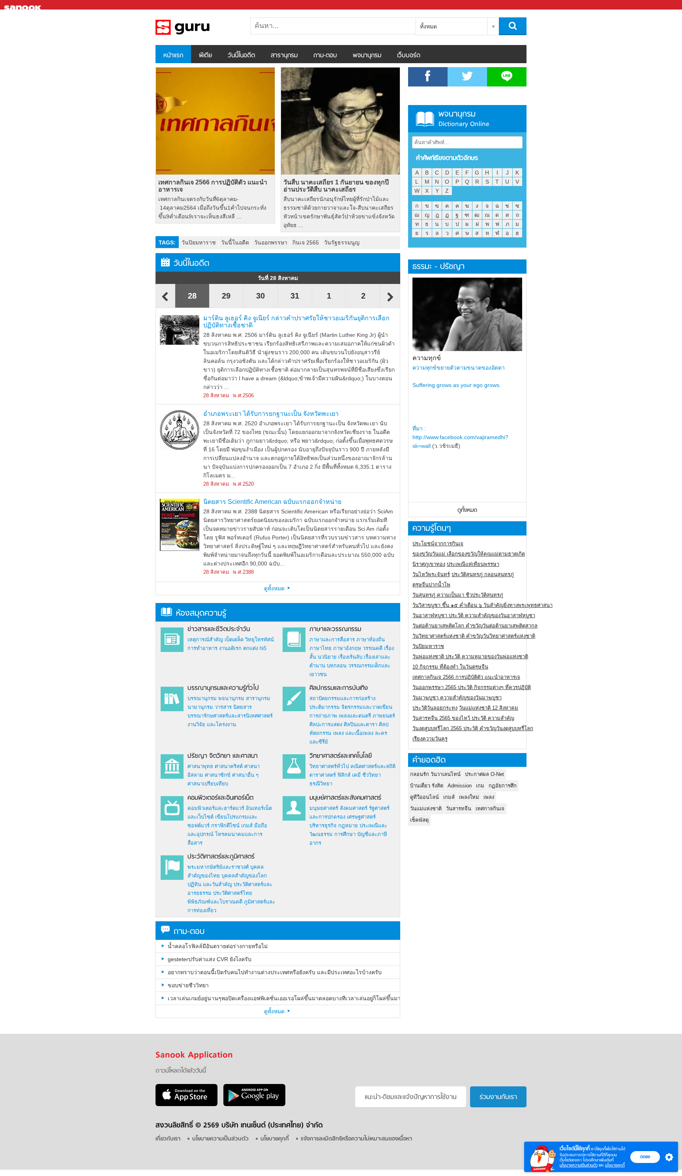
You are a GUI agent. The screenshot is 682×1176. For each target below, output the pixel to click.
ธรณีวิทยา (320, 784)
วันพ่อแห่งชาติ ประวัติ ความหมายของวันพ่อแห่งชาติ (470, 656)
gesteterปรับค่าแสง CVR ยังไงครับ (209, 959)
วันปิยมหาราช (199, 242)
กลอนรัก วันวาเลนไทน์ (435, 774)
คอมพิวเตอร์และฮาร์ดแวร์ (215, 808)
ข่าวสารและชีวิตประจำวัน (218, 629)
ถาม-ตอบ (325, 56)
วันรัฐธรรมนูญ (342, 242)
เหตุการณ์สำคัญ (205, 639)
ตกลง (645, 1156)
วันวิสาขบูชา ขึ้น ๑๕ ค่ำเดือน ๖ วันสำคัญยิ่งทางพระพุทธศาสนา (482, 605)
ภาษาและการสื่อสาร (332, 639)
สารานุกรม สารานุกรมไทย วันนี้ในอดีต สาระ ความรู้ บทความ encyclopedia (197, 27)
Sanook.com (23, 5)
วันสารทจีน (458, 809)
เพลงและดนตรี (355, 716)
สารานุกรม (284, 56)
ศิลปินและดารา (360, 724)
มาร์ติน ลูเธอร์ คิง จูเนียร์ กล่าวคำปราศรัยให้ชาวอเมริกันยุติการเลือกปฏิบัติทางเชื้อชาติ (296, 322)
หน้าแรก (173, 56)
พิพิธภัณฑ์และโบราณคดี (214, 902)
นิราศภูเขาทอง (428, 564)
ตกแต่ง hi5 (254, 648)
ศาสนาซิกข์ (217, 775)
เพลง (488, 797)
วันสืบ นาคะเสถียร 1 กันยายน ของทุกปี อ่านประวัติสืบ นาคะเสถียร (336, 186)
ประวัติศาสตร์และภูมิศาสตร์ (221, 857)
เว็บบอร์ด (408, 56)
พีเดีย (205, 56)
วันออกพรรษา (270, 242)
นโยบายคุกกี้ (615, 1165)
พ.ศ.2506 (243, 395)
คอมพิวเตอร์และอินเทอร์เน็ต (220, 798)
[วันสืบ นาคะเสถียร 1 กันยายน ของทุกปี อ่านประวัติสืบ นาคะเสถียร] (340, 121)
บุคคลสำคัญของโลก (244, 876)
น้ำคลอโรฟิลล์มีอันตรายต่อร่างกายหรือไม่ (218, 946)
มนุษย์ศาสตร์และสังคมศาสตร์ (345, 798)
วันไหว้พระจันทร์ (431, 574)
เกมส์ (247, 825)
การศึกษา (345, 834)
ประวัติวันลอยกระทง (434, 708)
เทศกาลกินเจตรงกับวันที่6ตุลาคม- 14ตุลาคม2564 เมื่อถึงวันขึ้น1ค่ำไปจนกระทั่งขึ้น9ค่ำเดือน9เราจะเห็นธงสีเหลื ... (212, 208)
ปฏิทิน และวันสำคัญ (209, 884)
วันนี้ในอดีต (241, 56)
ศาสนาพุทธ (200, 766)
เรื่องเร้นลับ (350, 657)
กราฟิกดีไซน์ (225, 825)
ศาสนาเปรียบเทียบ (207, 784)
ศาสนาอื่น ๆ (245, 775)
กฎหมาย (348, 825)
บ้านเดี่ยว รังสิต (426, 786)
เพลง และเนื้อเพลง (353, 733)
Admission (460, 786)
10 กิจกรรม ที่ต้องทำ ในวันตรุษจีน (450, 667)
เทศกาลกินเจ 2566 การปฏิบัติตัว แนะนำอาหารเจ (212, 186)
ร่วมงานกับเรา (498, 1097)
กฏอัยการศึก (503, 786)
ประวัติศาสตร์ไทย (232, 893)
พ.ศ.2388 (243, 572)
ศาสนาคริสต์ (229, 766)
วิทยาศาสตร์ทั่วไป (329, 766)
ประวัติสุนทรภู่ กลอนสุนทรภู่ (483, 574)
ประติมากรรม (324, 707)
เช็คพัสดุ (419, 820)
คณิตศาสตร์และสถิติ (372, 766)
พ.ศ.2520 (243, 484)
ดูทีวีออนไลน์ (424, 797)
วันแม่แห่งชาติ (426, 809)
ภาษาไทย (320, 648)
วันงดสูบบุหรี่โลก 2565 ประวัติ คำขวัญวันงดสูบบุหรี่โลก (472, 728)
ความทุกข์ (426, 358)
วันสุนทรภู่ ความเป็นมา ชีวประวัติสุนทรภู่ (457, 595)
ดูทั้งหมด (275, 588)
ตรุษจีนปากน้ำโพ (431, 585)
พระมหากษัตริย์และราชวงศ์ (218, 867)
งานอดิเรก (230, 648)
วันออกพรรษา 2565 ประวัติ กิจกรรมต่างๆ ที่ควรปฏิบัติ (471, 687)
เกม (480, 786)
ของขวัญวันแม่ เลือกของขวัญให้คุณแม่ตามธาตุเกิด (468, 554)
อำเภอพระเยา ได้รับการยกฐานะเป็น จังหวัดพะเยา (271, 413)
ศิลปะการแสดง (325, 724)
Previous (165, 300)
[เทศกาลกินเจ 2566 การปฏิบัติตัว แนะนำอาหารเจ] (215, 121)
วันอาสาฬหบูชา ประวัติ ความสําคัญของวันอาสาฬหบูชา (473, 615)
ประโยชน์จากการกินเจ (437, 544)
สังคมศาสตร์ (353, 808)
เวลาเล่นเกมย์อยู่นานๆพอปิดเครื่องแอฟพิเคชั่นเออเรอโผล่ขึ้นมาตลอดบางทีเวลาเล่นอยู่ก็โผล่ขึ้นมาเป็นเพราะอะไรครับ (284, 998)
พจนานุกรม (367, 56)
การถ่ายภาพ (323, 716)
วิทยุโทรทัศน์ (259, 639)
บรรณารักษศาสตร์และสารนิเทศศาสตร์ (230, 716)
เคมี (356, 775)
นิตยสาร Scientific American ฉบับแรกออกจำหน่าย (272, 501)
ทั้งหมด (428, 26)
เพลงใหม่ (469, 797)
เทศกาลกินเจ (490, 809)
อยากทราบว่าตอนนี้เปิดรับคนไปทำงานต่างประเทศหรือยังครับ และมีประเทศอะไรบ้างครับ (275, 972)
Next (390, 300)
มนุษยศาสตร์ (323, 808)
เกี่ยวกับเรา (168, 1139)
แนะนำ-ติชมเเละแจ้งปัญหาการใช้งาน (411, 1097)
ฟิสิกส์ (343, 775)
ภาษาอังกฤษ (347, 648)
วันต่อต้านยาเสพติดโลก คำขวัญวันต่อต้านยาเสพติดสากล (475, 626)
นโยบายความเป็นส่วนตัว (579, 1165)
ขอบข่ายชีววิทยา (188, 985)
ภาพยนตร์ (384, 716)
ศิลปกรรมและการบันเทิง (338, 688)
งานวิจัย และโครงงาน (211, 724)
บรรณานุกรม (202, 698)
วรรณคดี (372, 648)
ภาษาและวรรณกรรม (335, 629)
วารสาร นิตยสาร (233, 707)
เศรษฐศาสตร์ (361, 817)
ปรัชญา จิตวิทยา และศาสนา (222, 756)
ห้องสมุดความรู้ (201, 613)
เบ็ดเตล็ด (234, 639)
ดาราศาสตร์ (322, 775)
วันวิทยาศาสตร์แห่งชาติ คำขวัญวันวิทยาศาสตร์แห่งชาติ (473, 636)
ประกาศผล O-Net (484, 774)
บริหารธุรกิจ (323, 825)
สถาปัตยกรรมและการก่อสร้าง (342, 698)
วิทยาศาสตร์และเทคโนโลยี (340, 756)
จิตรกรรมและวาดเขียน (366, 707)
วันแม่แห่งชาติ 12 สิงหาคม (488, 708)
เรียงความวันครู (430, 739)
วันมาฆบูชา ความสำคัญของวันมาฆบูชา (457, 698)
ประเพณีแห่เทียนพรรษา (473, 564)
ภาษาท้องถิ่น (370, 639)
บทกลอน (337, 666)
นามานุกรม (200, 707)
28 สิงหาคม (216, 395)
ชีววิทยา (371, 775)
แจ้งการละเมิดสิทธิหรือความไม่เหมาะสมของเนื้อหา (356, 1139)
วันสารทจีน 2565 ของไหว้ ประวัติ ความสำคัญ (463, 718)
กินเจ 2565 (305, 242)
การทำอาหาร (202, 648)
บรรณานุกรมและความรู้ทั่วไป (223, 688)
